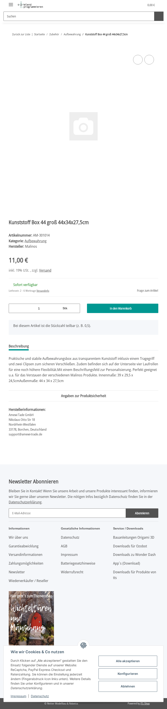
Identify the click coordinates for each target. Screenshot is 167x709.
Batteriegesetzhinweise (78, 563)
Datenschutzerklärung (25, 501)
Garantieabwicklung (23, 545)
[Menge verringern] (13, 308)
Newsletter (17, 571)
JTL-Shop (145, 703)
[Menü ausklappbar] (11, 2)
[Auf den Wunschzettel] (149, 59)
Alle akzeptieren (128, 661)
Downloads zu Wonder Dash (134, 554)
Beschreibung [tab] (19, 346)
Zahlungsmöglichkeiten (26, 563)
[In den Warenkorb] (12, 49)
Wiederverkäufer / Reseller (28, 580)
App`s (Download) (126, 563)
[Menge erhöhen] (75, 308)
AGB (64, 545)
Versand (45, 270)
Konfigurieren (128, 673)
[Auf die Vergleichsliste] (138, 59)
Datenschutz (40, 696)
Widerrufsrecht (72, 571)
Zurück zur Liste (21, 34)
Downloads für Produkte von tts (134, 574)
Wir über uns (18, 537)
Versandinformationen (25, 554)
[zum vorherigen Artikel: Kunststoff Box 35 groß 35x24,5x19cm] (144, 34)
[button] (124, 4)
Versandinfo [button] (43, 291)
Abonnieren (142, 513)
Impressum (18, 696)
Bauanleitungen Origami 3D (133, 537)
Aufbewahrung (36, 240)
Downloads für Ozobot (130, 545)
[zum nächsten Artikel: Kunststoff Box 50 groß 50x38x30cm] (153, 34)
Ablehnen (128, 686)
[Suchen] (159, 16)
